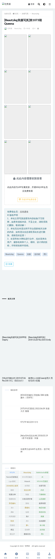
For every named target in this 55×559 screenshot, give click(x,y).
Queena (20, 254)
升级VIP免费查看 (28, 200)
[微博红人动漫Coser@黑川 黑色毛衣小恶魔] (40, 355)
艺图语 (12, 525)
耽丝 (12, 521)
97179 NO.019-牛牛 (29, 422)
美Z (27, 516)
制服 (27, 494)
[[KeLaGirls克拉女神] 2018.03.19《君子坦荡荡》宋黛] (12, 441)
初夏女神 (12, 494)
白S (12, 512)
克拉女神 (27, 490)
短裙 (27, 512)
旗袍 (27, 503)
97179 (12, 472)
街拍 (38, 558)
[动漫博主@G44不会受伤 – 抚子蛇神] (12, 455)
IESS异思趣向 (27, 477)
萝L (27, 525)
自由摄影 (42, 521)
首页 (16, 14)
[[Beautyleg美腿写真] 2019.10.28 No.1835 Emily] (40, 314)
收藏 (10, 264)
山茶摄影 (42, 499)
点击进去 (24, 212)
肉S (27, 521)
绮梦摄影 (12, 516)
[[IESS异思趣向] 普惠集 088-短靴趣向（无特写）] (12, 401)
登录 (32, 4)
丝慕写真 (42, 486)
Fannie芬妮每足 (12, 477)
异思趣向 (12, 503)
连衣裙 (37, 254)
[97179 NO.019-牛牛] (12, 428)
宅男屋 (9, 28)
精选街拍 (42, 512)
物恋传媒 (42, 508)
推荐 (16, 558)
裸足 (12, 530)
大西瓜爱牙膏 (27, 499)
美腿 (29, 254)
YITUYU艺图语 (42, 481)
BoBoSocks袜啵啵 (42, 473)
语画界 (27, 530)
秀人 (27, 558)
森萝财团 (42, 503)
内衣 (42, 490)
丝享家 (27, 486)
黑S (45, 254)
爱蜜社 (27, 508)
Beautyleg (35, 14)
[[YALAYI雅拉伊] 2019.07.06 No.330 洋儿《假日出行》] (14, 355)
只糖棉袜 (42, 494)
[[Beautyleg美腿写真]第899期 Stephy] (14, 314)
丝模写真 (25, 14)
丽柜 (12, 490)
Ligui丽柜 (12, 481)
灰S (12, 508)
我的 (49, 558)
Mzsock (27, 481)
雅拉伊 (12, 534)
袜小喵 (42, 525)
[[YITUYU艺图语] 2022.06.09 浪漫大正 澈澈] (12, 414)
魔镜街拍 (27, 534)
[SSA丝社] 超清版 (12, 486)
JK (42, 477)
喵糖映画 (12, 499)
